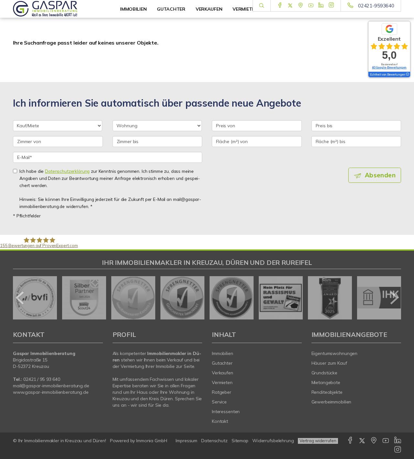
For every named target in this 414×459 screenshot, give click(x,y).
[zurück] (20, 298)
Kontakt (220, 421)
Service (219, 402)
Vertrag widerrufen (318, 440)
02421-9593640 (376, 6)
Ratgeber (221, 392)
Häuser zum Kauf (329, 363)
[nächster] (394, 298)
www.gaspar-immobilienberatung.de (51, 392)
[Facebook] (280, 5)
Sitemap (240, 440)
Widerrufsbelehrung (273, 440)
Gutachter (222, 363)
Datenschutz (214, 440)
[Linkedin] (321, 5)
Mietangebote (326, 382)
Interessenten (226, 411)
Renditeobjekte (327, 392)
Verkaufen (222, 373)
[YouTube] (311, 5)
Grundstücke (324, 373)
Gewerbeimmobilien (331, 402)
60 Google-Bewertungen (389, 67)
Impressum (186, 440)
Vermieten (222, 382)
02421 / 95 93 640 (41, 379)
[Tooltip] (407, 74)
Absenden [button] (380, 175)
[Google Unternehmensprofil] (300, 5)
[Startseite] (58, 9)
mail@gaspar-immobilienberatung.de (51, 386)
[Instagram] (331, 5)
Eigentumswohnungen (334, 353)
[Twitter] (290, 5)
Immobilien (133, 9)
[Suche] (261, 6)
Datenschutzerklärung (67, 171)
